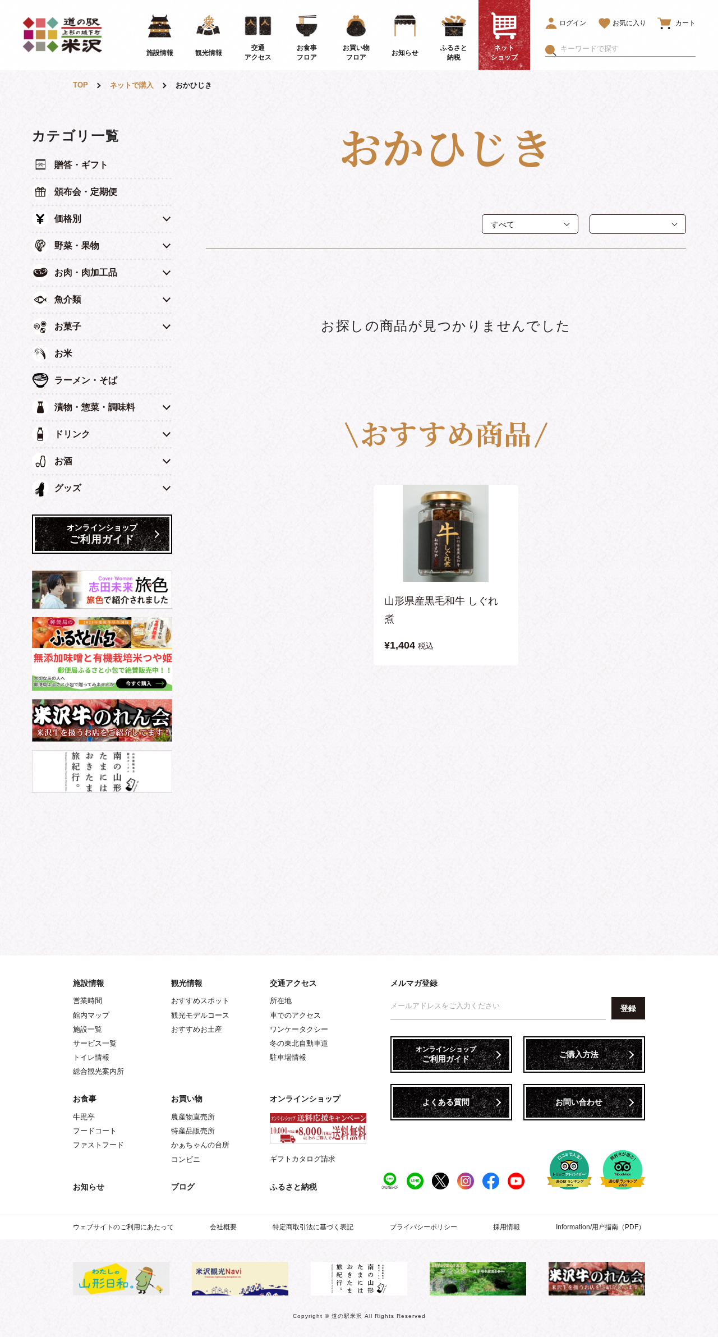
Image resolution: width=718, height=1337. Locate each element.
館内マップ (91, 1015)
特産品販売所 (193, 1131)
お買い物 (186, 1098)
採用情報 (506, 1227)
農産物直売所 (193, 1117)
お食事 (84, 1098)
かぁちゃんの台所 (200, 1145)
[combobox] (628, 48)
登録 (628, 1008)
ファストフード (98, 1145)
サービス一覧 (95, 1043)
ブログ (183, 1186)
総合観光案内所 (98, 1071)
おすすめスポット (200, 1000)
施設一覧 (87, 1029)
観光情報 (186, 982)
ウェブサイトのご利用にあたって (123, 1227)
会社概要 (223, 1227)
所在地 (281, 1000)
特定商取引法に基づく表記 (313, 1227)
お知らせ (88, 1186)
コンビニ (185, 1159)
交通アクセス (293, 982)
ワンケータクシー (299, 1029)
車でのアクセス (295, 1015)
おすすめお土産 (196, 1029)
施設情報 (88, 982)
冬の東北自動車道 (299, 1043)
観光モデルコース (200, 1015)
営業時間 (87, 1000)
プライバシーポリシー (423, 1227)
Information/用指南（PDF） (600, 1227)
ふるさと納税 (293, 1186)
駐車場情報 (288, 1057)
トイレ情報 (91, 1057)
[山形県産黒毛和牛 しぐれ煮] (446, 533)
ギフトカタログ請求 (302, 1159)
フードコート (95, 1131)
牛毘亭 (84, 1117)
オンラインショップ (305, 1098)
